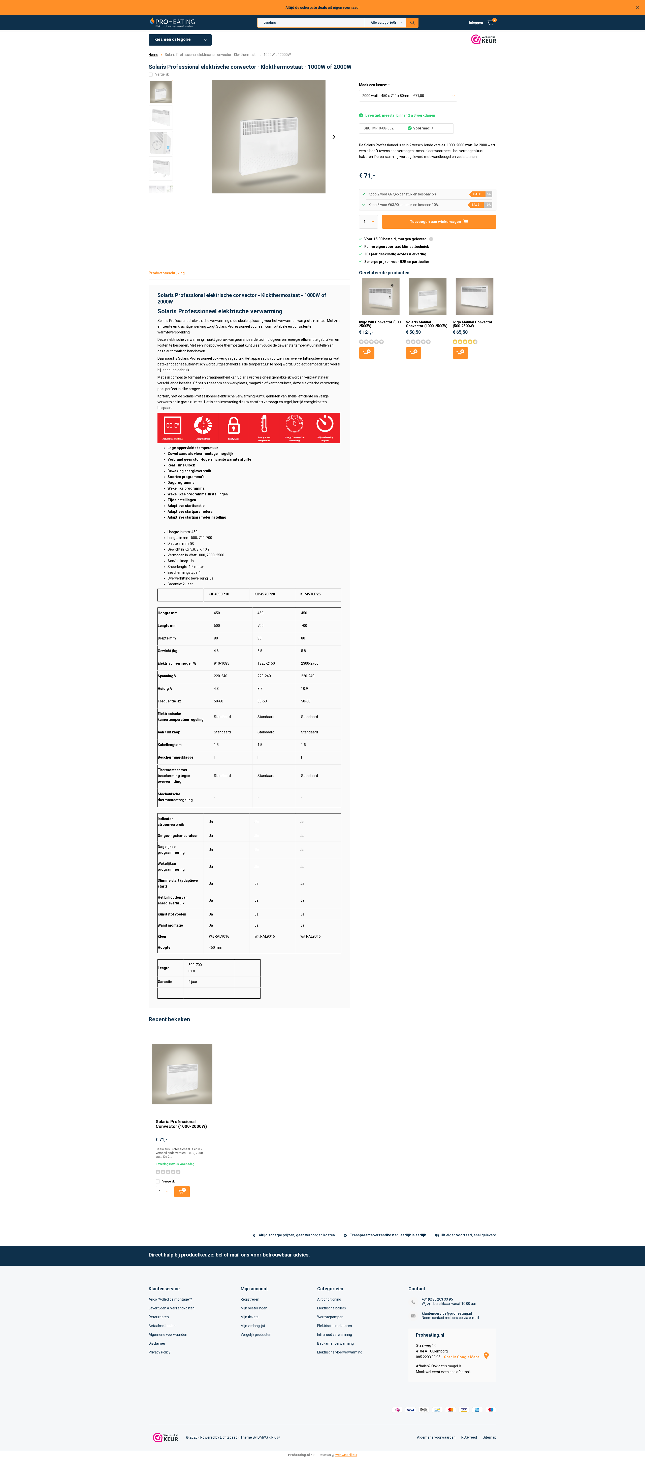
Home (153, 55)
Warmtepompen (330, 1317)
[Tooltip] (431, 240)
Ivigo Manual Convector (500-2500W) (473, 324)
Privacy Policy (159, 1352)
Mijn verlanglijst (253, 1326)
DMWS (262, 1437)
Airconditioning (329, 1299)
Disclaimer (157, 1343)
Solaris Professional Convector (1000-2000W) (181, 1124)
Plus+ (275, 1437)
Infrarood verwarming (334, 1335)
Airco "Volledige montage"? (170, 1299)
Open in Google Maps (462, 1357)
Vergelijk (168, 1181)
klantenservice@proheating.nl (447, 1313)
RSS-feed (469, 1437)
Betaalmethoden (162, 1326)
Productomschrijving (167, 273)
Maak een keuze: (374, 85)
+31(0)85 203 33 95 (437, 1299)
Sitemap (489, 1437)
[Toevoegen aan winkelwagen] (182, 1191)
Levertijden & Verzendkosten (172, 1308)
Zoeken (412, 23)
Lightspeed (229, 1437)
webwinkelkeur (346, 1455)
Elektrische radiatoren (334, 1326)
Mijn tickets (250, 1317)
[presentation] (334, 137)
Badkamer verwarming (335, 1343)
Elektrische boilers (331, 1308)
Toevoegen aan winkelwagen (366, 353)
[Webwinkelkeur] (165, 1437)
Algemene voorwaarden (168, 1335)
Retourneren (159, 1317)
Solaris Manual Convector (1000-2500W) (426, 324)
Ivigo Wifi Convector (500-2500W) (380, 324)
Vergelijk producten (256, 1335)
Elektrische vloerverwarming (339, 1352)
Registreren (250, 1299)
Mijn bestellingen (254, 1308)
